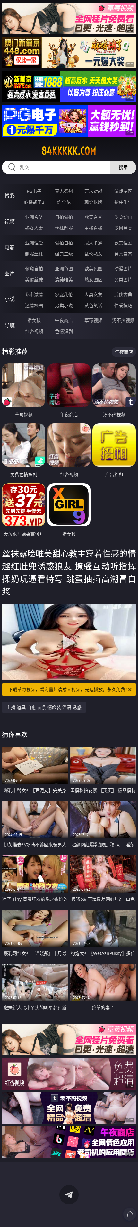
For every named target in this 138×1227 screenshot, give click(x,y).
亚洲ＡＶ (34, 217)
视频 (9, 221)
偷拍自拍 (64, 243)
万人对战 (93, 191)
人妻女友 (93, 294)
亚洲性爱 (34, 243)
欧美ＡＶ (93, 217)
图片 (9, 273)
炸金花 (64, 202)
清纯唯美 (64, 279)
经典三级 (64, 254)
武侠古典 (123, 294)
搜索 (123, 167)
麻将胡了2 (34, 202)
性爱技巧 (123, 305)
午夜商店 (64, 320)
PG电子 (34, 191)
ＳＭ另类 (123, 228)
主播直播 (93, 228)
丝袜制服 (64, 228)
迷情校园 (34, 305)
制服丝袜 (34, 254)
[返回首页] (129, 1214)
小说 (9, 299)
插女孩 (34, 320)
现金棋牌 (93, 202)
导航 (9, 324)
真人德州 (64, 191)
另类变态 (123, 254)
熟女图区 (93, 279)
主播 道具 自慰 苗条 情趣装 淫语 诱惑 (44, 707)
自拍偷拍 (64, 217)
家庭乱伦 (64, 294)
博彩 (9, 195)
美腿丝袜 (34, 279)
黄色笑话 (93, 305)
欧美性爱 (123, 243)
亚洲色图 (64, 268)
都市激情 (34, 294)
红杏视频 (34, 331)
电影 (9, 247)
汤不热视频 (123, 320)
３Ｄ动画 (123, 217)
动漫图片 (123, 268)
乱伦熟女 (93, 254)
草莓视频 (93, 320)
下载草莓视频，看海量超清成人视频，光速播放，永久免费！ (69, 689)
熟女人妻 (34, 228)
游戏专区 (123, 191)
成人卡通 (93, 243)
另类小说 (64, 305)
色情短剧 (64, 331)
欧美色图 (93, 268)
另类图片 (123, 279)
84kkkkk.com (68, 150)
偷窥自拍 (34, 268)
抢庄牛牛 (123, 202)
